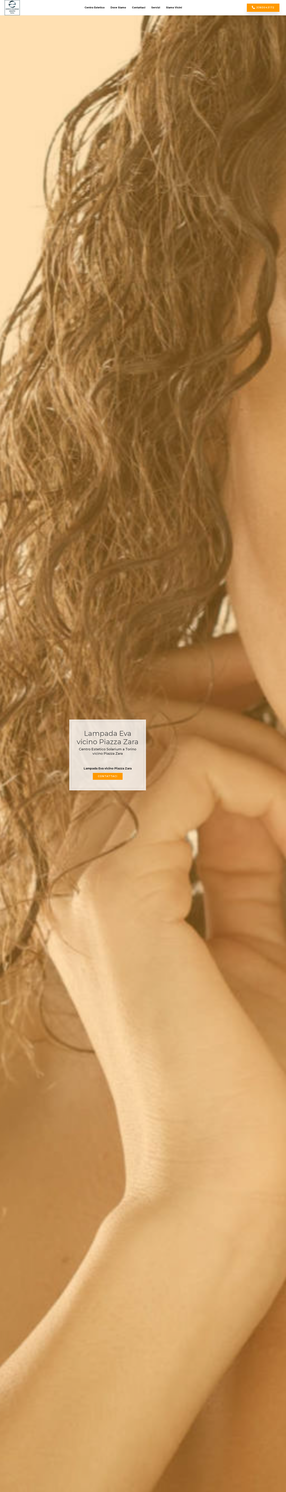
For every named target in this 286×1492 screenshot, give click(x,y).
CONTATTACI (108, 776)
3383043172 (265, 7)
